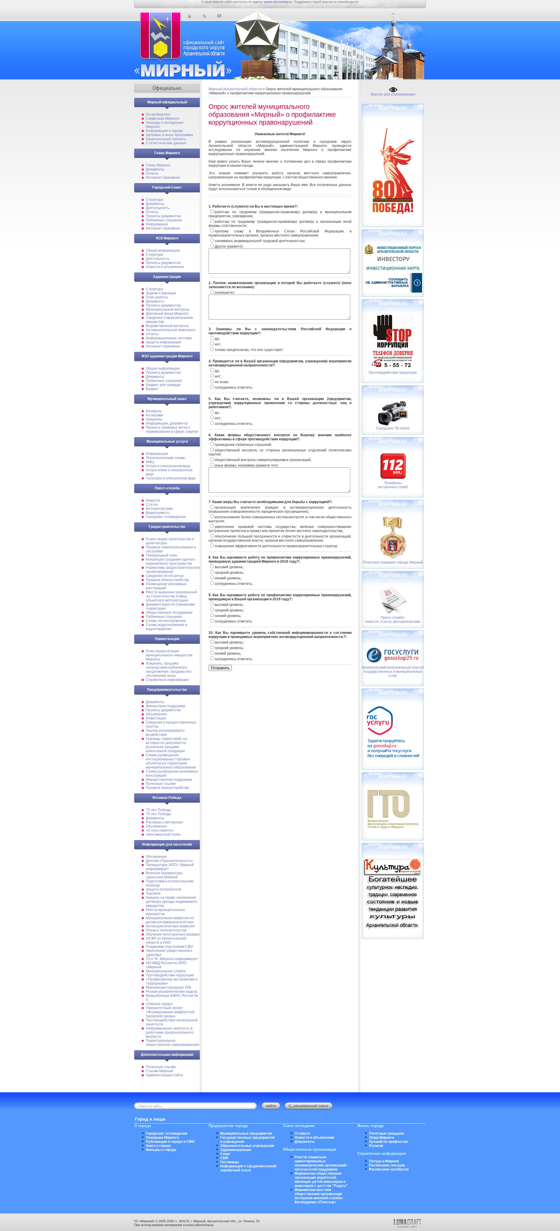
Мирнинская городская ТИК (168, 987)
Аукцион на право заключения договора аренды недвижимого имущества (171, 902)
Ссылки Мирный (159, 1071)
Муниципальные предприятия (246, 1133)
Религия (376, 1146)
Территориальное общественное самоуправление (172, 1043)
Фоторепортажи (159, 509)
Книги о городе (158, 1146)
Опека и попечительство (166, 930)
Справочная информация (167, 680)
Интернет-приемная (163, 177)
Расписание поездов (387, 1165)
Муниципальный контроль (167, 309)
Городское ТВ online (393, 428)
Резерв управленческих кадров (171, 992)
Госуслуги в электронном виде (171, 478)
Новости (153, 500)
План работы (157, 297)
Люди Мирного (381, 1138)
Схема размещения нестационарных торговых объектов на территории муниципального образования (171, 761)
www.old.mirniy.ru (278, 2)
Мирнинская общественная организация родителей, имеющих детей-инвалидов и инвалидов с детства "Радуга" (321, 1179)
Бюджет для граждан (163, 385)
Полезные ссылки (161, 784)
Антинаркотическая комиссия (170, 926)
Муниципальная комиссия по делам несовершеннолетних (170, 920)
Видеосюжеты (157, 513)
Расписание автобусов (389, 1169)
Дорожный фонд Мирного (167, 314)
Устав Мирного (158, 114)
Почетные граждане (386, 1133)
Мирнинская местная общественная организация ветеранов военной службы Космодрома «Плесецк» (319, 1196)
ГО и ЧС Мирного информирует (172, 959)
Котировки (154, 415)
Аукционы (154, 419)
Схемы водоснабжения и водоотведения (166, 627)
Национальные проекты (166, 139)
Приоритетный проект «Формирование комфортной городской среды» (170, 1012)
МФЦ (150, 462)
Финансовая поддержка (165, 706)
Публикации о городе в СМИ (170, 1142)
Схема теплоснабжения (166, 621)
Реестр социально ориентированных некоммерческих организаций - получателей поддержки (321, 1163)
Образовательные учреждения (247, 1146)
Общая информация (163, 250)
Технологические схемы (165, 458)
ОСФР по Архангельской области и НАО (166, 940)
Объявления (156, 714)
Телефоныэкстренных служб (393, 485)
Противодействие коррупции (170, 975)
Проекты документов (163, 216)
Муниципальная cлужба (166, 971)
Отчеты (152, 173)
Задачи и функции (161, 293)
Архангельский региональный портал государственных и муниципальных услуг (393, 671)
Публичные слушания (164, 220)
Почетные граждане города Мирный (393, 562)
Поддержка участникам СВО (169, 947)
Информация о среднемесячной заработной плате (248, 1168)
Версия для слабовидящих (393, 94)
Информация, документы (167, 423)
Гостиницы (229, 1162)
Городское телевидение (166, 517)
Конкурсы (154, 411)
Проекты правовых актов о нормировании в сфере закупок (172, 429)
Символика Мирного (162, 119)
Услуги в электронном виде (168, 466)
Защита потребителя (163, 889)
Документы (155, 169)
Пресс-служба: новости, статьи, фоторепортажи (392, 620)
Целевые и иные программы (169, 135)
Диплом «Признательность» (169, 861)
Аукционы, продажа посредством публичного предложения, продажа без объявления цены (169, 669)
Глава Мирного (158, 165)
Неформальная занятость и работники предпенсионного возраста (170, 1032)
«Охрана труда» (159, 1004)
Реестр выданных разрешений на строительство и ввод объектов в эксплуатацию (171, 596)
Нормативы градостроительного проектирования (173, 570)
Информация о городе (164, 131)
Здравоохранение (235, 1150)
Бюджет (152, 389)
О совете (302, 1133)
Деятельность (157, 208)
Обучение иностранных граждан (173, 934)
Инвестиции (156, 718)
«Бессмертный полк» (163, 834)
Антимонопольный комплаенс (171, 330)
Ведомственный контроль (167, 326)
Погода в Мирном (384, 1161)
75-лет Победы (158, 810)
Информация (157, 224)
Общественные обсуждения (169, 613)
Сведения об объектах (165, 576)
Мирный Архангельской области (235, 89)
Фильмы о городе (161, 1150)
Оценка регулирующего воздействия (165, 732)
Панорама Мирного (162, 1138)
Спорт (225, 1154)
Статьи (152, 505)
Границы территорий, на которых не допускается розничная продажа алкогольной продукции (166, 745)
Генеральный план (161, 555)
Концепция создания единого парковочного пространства (170, 561)
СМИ (224, 1158)
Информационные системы (169, 338)
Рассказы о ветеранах (164, 822)
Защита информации (163, 342)
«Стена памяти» (160, 830)
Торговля (153, 893)
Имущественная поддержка (169, 780)
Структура (154, 200)
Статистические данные (166, 143)
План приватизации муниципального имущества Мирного (169, 655)
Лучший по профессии (388, 1142)
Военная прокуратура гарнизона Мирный (164, 875)
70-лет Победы (158, 814)
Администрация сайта (164, 1075)
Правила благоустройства (167, 580)
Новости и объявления (165, 267)
